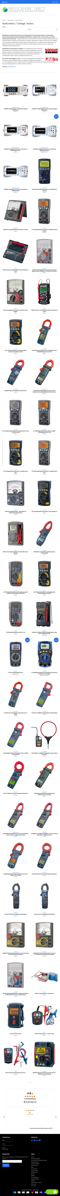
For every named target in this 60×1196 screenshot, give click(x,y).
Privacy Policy (34, 1168)
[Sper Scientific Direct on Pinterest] (37, 1140)
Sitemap (33, 1180)
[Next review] (56, 1117)
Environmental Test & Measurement (39, 1160)
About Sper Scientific (35, 1158)
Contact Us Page (6, 1141)
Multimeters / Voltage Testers (15, 20)
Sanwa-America (34, 1177)
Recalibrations (34, 1172)
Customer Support (35, 1163)
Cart (56, 2)
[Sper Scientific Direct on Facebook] (34, 1140)
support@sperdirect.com (7, 1145)
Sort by (3, 26)
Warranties (33, 1184)
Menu (6, 2)
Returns (33, 1174)
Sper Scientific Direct (34, 1190)
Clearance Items (35, 1162)
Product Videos (34, 1170)
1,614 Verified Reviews (30, 1098)
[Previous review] (4, 1117)
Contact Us (33, 1185)
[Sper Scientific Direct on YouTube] (40, 1140)
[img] (30, 1096)
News (32, 1167)
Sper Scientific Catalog (36, 1182)
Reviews (33, 1175)
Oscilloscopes (12, 66)
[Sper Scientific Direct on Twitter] (32, 1140)
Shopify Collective (35, 1179)
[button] (52, 1191)
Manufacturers (34, 1165)
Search (32, 1157)
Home (3, 20)
